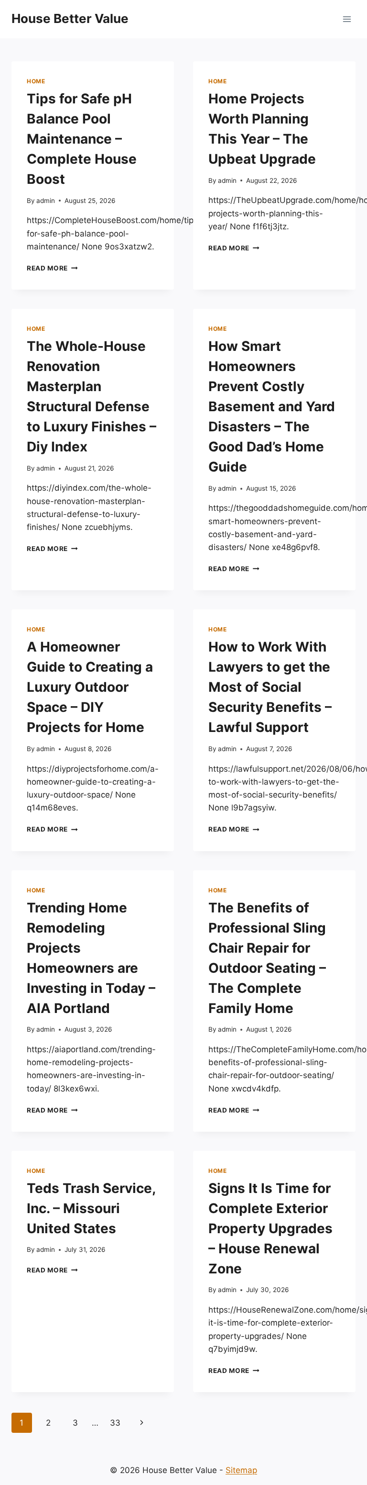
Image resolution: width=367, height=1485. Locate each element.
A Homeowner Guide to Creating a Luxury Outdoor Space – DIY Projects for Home (90, 687)
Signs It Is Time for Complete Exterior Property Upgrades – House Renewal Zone (270, 1228)
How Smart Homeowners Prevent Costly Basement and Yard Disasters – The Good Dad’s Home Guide (271, 406)
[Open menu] (347, 18)
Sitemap (241, 1470)
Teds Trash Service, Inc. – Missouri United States (91, 1208)
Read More (52, 268)
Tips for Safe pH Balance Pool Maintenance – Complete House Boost (82, 138)
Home (36, 81)
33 (115, 1423)
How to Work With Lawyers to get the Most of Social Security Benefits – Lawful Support (270, 687)
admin (45, 200)
